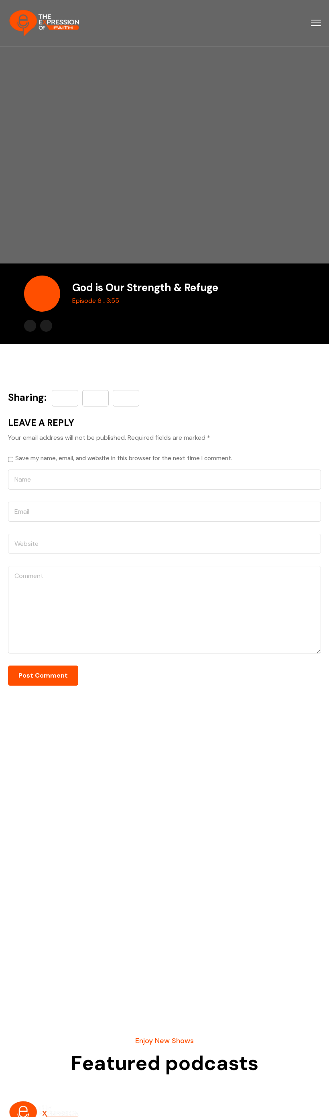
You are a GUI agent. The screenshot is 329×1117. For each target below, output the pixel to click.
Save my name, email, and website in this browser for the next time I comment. (123, 458)
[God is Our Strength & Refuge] (126, 398)
